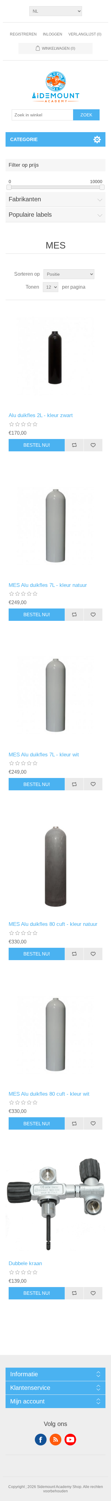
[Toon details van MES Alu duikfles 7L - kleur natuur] (55, 526)
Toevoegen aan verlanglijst (93, 445)
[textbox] (42, 114)
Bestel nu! (36, 445)
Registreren (23, 34)
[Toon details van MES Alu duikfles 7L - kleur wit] (55, 696)
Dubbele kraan (25, 1263)
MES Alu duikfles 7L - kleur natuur (48, 585)
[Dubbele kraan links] (55, 1204)
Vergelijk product (74, 445)
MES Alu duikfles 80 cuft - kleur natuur (53, 924)
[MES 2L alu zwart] (55, 356)
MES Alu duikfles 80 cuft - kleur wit (49, 1094)
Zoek (86, 114)
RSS (55, 1439)
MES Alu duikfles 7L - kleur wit (44, 755)
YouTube (70, 1439)
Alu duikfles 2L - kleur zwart (41, 415)
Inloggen (52, 34)
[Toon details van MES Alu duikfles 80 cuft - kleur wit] (55, 1035)
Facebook (41, 1439)
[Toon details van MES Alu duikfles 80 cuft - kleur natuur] (55, 865)
